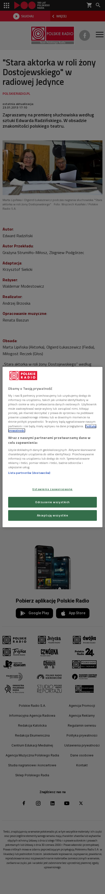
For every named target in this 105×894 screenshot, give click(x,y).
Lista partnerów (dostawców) (29, 473)
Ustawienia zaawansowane (52, 489)
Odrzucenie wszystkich (52, 502)
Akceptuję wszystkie (52, 515)
